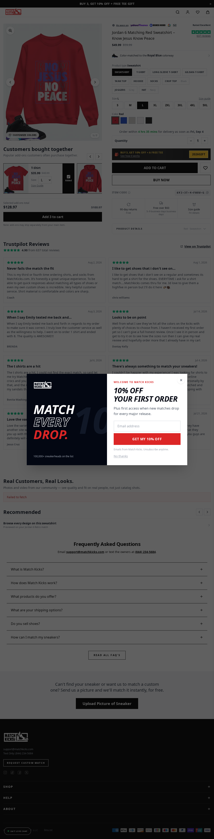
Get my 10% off (147, 439)
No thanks (121, 456)
